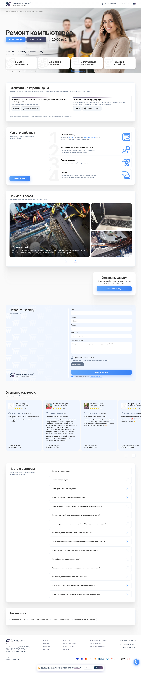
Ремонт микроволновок (40, 619)
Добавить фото (77, 364)
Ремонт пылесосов (19, 619)
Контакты (66, 649)
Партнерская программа (98, 640)
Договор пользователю (97, 646)
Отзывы (45, 640)
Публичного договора (78, 71)
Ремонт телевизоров (61, 619)
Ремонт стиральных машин (84, 619)
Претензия (46, 646)
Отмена (88, 668)
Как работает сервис (69, 643)
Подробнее (77, 668)
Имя (72, 309)
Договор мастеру (95, 643)
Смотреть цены (36, 39)
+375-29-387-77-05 (128, 644)
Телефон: (74, 333)
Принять (98, 668)
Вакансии (46, 649)
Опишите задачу (77, 340)
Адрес (73, 325)
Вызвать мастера (15, 39)
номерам (71, 137)
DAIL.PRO (16, 659)
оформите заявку (89, 137)
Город (73, 317)
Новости (46, 643)
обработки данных (96, 376)
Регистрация (67, 640)
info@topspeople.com (129, 640)
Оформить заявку (20, 178)
